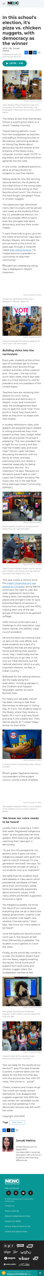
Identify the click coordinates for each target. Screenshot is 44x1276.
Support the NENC (13, 1221)
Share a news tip (12, 1211)
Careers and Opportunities (16, 1232)
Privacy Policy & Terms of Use (17, 1226)
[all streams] (41, 1273)
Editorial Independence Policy (17, 1216)
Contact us (9, 1206)
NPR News (17, 1122)
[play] (3, 1273)
